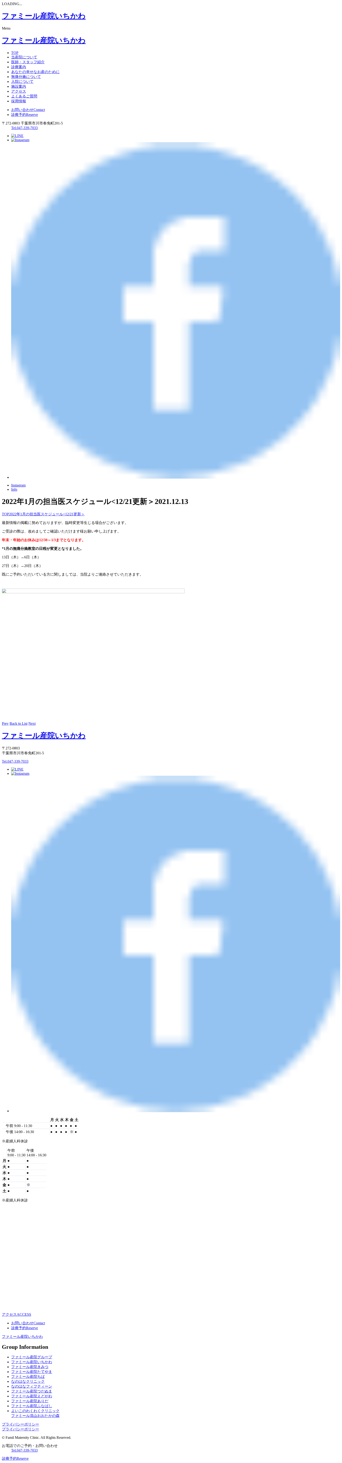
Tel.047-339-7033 (24, 128)
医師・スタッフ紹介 (28, 62)
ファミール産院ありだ (29, 1401)
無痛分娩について (26, 77)
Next (32, 723)
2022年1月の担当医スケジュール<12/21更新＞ (47, 514)
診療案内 (18, 67)
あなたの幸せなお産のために (35, 72)
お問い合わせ (28, 110)
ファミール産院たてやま (31, 1372)
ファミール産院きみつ (29, 1367)
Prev (5, 723)
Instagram (18, 485)
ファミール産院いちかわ (22, 1337)
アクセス (18, 91)
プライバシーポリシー (20, 1424)
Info (14, 489)
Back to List (18, 723)
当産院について (24, 57)
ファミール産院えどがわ (31, 1396)
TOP (14, 53)
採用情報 (18, 101)
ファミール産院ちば (28, 1377)
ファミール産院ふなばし (31, 1406)
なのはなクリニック (28, 1381)
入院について (22, 82)
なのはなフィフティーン (31, 1386)
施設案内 (18, 86)
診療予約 (24, 115)
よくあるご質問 (24, 96)
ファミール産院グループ (31, 1357)
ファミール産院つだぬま (31, 1391)
